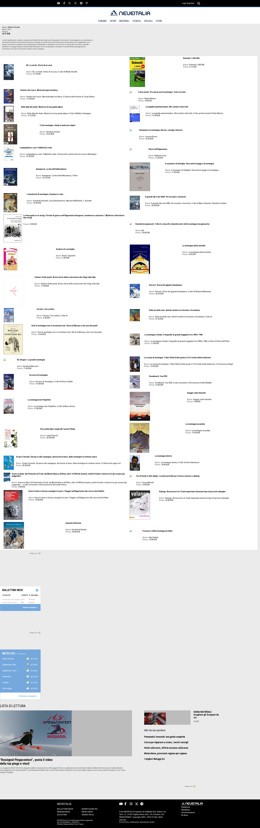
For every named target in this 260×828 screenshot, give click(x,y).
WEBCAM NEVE (63, 812)
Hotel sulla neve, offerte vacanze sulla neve (166, 747)
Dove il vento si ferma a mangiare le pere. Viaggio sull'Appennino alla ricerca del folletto (66, 491)
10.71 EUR (6, 34)
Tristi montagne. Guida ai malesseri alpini (57, 125)
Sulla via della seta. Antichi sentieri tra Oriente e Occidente (174, 310)
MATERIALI (124, 20)
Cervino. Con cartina (45, 309)
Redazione (185, 807)
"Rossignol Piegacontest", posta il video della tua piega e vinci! (26, 761)
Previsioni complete (28, 696)
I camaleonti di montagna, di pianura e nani (45, 194)
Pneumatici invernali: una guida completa (164, 736)
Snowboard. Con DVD (158, 376)
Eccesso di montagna (38, 375)
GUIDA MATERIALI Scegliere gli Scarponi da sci (206, 714)
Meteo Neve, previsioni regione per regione (165, 753)
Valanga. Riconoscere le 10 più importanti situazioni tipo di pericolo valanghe (192, 491)
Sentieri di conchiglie (65, 249)
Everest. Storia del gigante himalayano (165, 285)
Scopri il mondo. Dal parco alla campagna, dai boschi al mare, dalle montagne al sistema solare (56, 457)
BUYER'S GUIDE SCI (90, 809)
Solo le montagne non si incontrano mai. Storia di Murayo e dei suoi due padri (64, 326)
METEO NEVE (87, 812)
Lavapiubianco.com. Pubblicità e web (36, 148)
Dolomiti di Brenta (73, 523)
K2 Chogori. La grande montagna (31, 360)
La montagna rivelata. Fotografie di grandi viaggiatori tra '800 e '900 (173, 335)
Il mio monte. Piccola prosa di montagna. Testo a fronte (162, 92)
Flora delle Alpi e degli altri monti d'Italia (57, 429)
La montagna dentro (163, 456)
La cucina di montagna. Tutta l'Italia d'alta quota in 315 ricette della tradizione (177, 357)
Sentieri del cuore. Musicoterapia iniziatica (39, 90)
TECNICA (136, 20)
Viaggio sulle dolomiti (196, 393)
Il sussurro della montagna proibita (157, 531)
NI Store (184, 815)
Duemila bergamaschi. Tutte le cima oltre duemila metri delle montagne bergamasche (172, 224)
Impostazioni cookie (147, 822)
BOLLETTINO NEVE (65, 809)
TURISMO (102, 20)
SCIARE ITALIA (88, 815)
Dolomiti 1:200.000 (191, 58)
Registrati (190, 3)
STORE (159, 20)
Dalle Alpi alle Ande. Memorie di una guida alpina (42, 107)
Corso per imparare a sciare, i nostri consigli (166, 742)
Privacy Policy (124, 822)
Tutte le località (29, 607)
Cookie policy (134, 822)
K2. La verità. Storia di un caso (39, 65)
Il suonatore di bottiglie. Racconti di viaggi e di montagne (189, 164)
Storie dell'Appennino (157, 149)
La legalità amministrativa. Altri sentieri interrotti (167, 107)
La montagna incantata (195, 424)
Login (184, 3)
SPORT (113, 20)
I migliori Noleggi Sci (154, 758)
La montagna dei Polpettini (39, 400)
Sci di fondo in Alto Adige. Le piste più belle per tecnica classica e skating (167, 476)
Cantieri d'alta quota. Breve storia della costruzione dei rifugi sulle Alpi (65, 277)
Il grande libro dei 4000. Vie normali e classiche (165, 197)
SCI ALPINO (62, 815)
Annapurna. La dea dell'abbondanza (51, 169)
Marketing (185, 810)
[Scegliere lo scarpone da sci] (167, 719)
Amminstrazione (186, 812)
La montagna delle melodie (193, 246)
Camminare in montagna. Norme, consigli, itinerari (160, 130)
